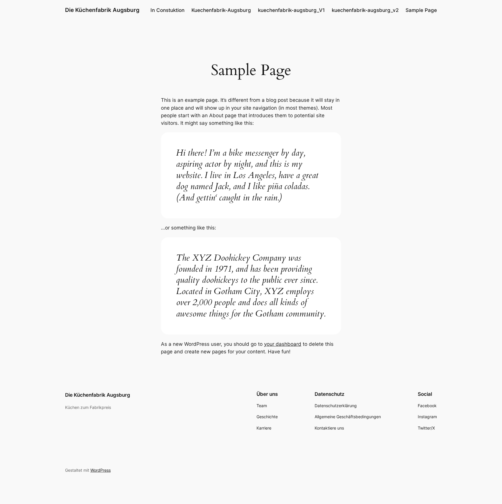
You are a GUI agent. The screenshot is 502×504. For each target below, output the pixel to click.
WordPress (100, 470)
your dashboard (282, 344)
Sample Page (421, 10)
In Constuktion (167, 10)
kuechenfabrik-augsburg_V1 (291, 10)
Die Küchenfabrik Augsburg (102, 9)
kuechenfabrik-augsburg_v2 (365, 10)
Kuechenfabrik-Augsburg (221, 10)
